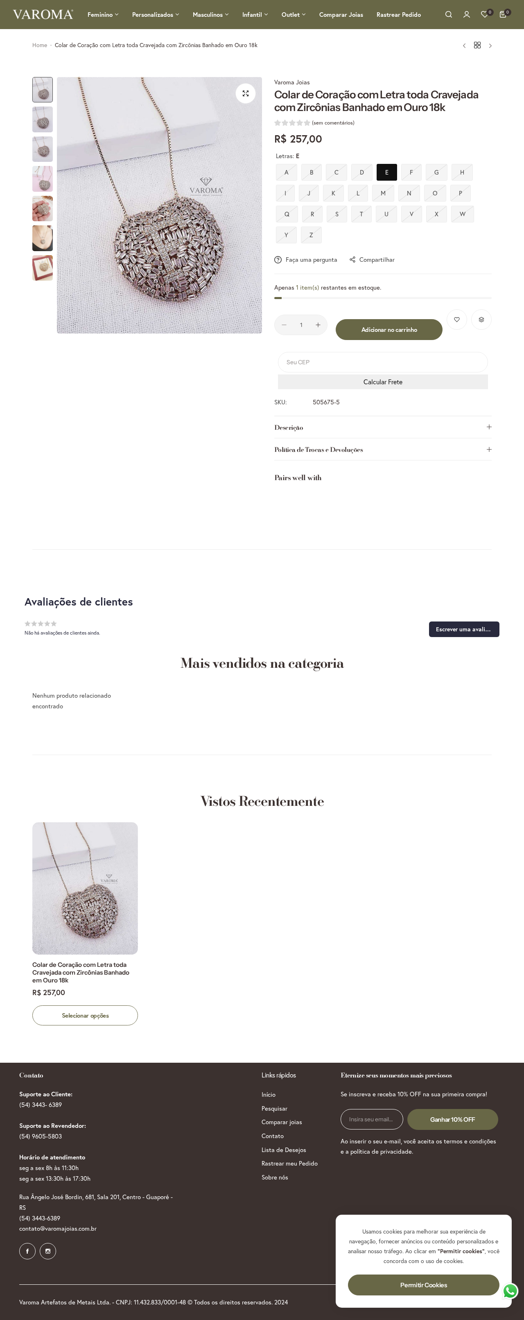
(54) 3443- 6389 (40, 1105)
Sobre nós (275, 1177)
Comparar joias (282, 1122)
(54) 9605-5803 (40, 1136)
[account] (467, 14)
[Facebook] (27, 1251)
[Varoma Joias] (43, 14)
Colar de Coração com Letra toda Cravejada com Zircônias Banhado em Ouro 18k (80, 972)
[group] (159, 205)
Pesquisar (274, 1108)
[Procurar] (449, 14)
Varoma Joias (292, 82)
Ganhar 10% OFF (452, 1119)
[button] (314, 123)
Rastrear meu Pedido (290, 1163)
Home (39, 45)
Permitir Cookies (423, 1285)
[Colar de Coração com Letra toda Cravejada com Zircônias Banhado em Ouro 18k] (85, 888)
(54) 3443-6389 (39, 1218)
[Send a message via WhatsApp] (510, 1291)
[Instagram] (48, 1251)
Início (269, 1094)
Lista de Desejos (284, 1150)
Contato (273, 1136)
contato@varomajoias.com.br (58, 1228)
